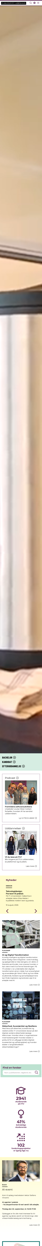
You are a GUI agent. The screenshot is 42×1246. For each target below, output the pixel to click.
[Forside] (13, 3)
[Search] (36, 1072)
